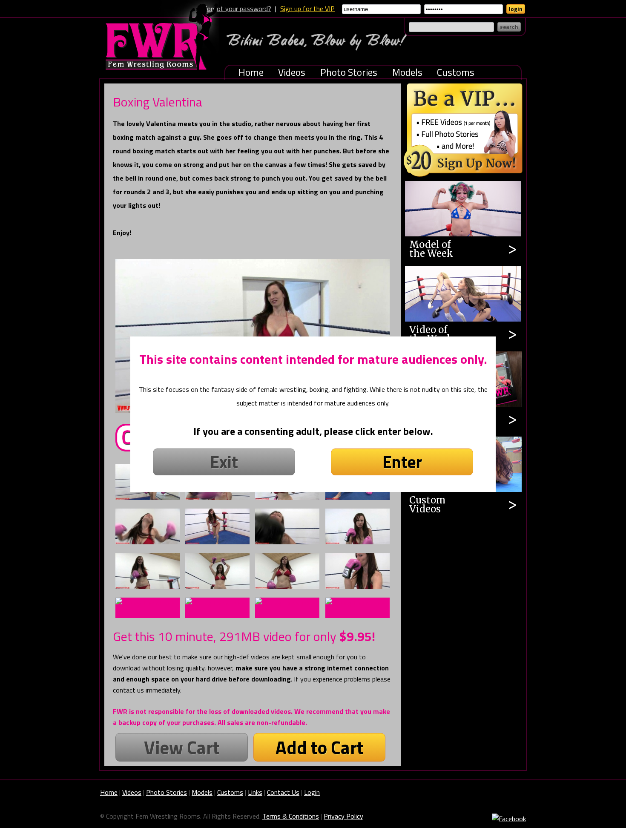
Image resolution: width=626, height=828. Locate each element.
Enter (402, 462)
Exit (224, 462)
